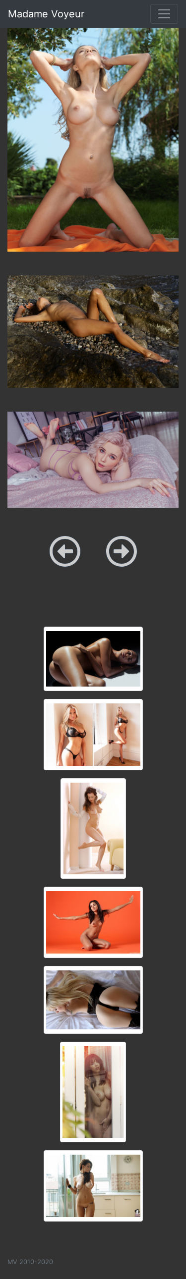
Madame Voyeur (46, 14)
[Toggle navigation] (164, 14)
